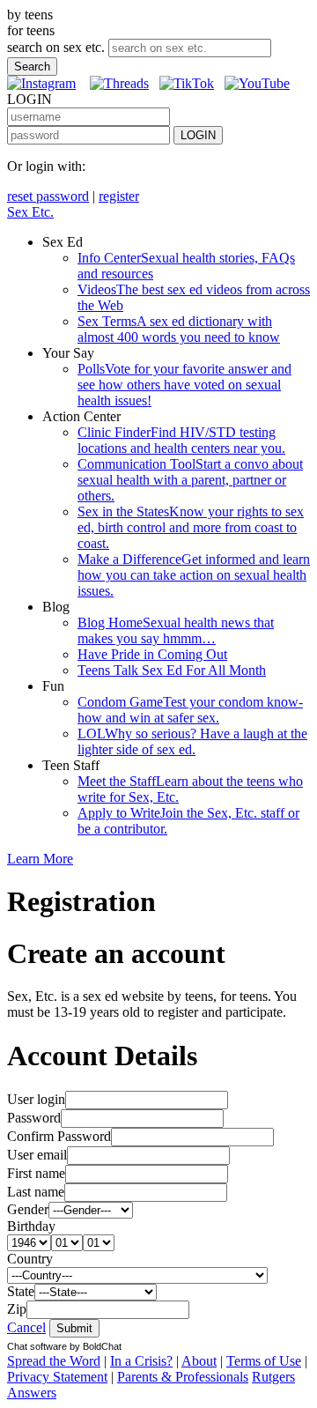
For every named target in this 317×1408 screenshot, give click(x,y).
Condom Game (190, 709)
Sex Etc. (30, 211)
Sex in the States (190, 527)
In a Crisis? (141, 1360)
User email (37, 1154)
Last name (35, 1191)
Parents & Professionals (182, 1376)
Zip (16, 1308)
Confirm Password (59, 1136)
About (199, 1360)
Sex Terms (178, 329)
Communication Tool (190, 479)
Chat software (37, 1346)
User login (36, 1099)
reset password (48, 196)
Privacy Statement (57, 1376)
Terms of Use (263, 1360)
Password (34, 1117)
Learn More (40, 858)
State (20, 1291)
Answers (31, 1392)
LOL (192, 741)
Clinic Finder (181, 440)
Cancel (26, 1327)
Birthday (31, 1226)
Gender (27, 1209)
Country (30, 1258)
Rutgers (273, 1376)
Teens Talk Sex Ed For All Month (171, 670)
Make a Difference (193, 575)
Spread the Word (53, 1360)
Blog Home (175, 630)
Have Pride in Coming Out (152, 654)
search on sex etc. (56, 47)
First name (36, 1173)
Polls (184, 384)
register (119, 196)
